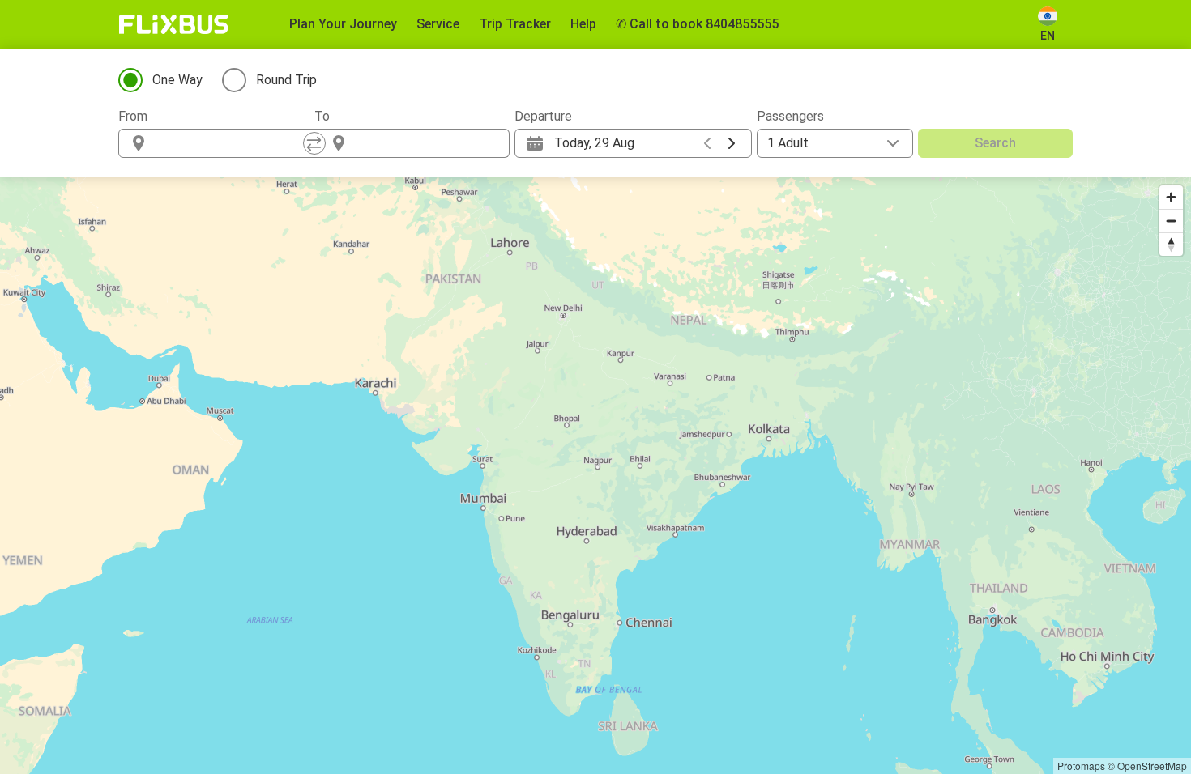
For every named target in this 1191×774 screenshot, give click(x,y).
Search (995, 143)
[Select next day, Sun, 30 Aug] (731, 143)
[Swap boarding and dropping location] (314, 143)
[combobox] (231, 143)
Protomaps (1081, 765)
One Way (177, 79)
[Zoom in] (1171, 197)
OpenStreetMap (1152, 765)
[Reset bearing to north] (1171, 244)
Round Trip (286, 79)
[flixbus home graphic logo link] (173, 24)
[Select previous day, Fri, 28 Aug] (707, 143)
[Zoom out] (1171, 220)
